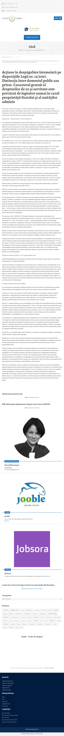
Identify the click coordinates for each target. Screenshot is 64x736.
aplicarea (43, 610)
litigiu (46, 620)
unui (21, 627)
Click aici (6, 521)
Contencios (5, 706)
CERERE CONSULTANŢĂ (32, 37)
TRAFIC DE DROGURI (7, 681)
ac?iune (5, 610)
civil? (11, 614)
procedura (40, 624)
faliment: (5, 620)
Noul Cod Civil (5, 717)
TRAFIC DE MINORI (7, 685)
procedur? (31, 624)
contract (6, 617)
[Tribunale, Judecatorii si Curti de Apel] (32, 588)
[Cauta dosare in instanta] (32, 407)
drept (42, 617)
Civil (3, 699)
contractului (15, 617)
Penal (3, 697)
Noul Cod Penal (6, 713)
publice (5, 627)
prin (18, 624)
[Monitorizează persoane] (32, 397)
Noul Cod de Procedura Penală (10, 715)
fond (11, 620)
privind (24, 624)
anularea (36, 610)
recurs (11, 627)
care (49, 610)
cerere (56, 610)
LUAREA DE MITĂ (6, 690)
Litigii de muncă (6, 703)
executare (57, 617)
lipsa (41, 620)
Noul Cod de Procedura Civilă (9, 719)
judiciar (30, 620)
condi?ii (34, 614)
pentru (5, 624)
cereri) (5, 614)
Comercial (4, 701)
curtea (23, 617)
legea (36, 620)
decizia (30, 617)
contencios (42, 614)
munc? (52, 621)
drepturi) (49, 617)
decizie (36, 617)
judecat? (23, 620)
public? (55, 624)
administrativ (14, 610)
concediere (26, 614)
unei (16, 627)
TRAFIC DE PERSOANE (8, 683)
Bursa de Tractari (49, 668)
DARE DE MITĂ (6, 687)
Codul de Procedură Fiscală (9, 722)
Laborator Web (39, 733)
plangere (12, 624)
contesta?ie (52, 614)
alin (23, 610)
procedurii (48, 624)
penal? (59, 620)
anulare (29, 610)
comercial (18, 614)
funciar (17, 620)
